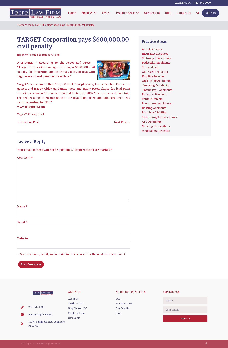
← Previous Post (28, 122)
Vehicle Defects (152, 99)
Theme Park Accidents (157, 90)
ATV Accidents (152, 121)
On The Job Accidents (156, 80)
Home (72, 12)
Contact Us (184, 12)
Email (22, 222)
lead (34, 114)
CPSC (27, 114)
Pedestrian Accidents (156, 62)
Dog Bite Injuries (153, 76)
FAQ (105, 12)
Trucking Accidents (155, 85)
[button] (198, 13)
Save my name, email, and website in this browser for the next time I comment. (73, 254)
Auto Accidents (152, 49)
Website (22, 238)
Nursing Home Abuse (156, 126)
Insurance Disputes (155, 53)
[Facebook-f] (206, 343)
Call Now (210, 12)
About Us (87, 12)
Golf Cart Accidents (155, 71)
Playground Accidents (156, 103)
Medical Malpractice (156, 130)
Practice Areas (126, 12)
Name (22, 206)
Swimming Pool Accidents (159, 117)
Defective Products (154, 94)
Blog (168, 12)
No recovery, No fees (131, 292)
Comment (25, 157)
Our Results (152, 12)
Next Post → (122, 122)
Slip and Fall (150, 67)
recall (40, 114)
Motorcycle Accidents (156, 58)
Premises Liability (154, 112)
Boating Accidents (154, 108)
